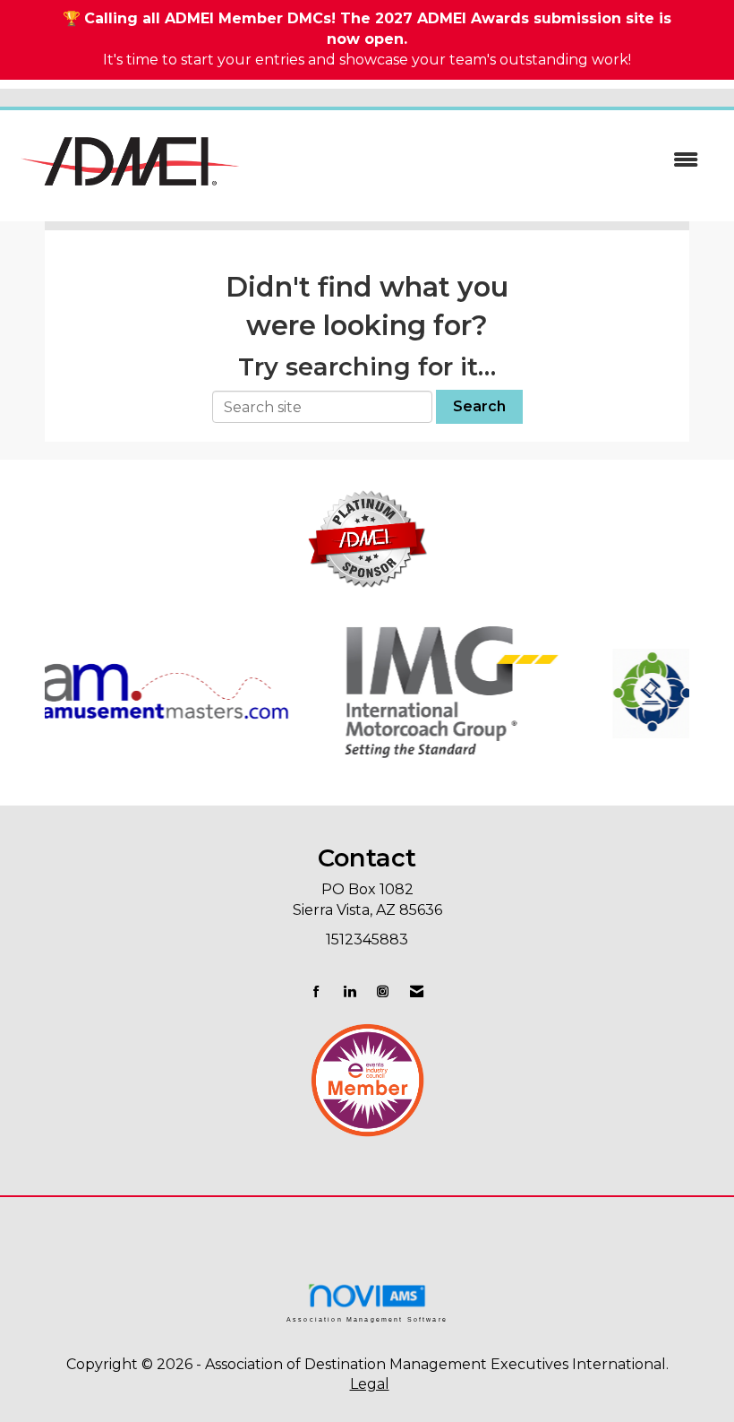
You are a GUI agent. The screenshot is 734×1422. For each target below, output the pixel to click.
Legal (369, 1383)
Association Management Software (367, 1319)
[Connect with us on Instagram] (382, 991)
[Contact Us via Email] (416, 991)
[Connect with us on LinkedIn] (349, 991)
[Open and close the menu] (481, 161)
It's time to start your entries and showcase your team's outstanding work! (367, 59)
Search (479, 406)
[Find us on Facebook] (316, 991)
